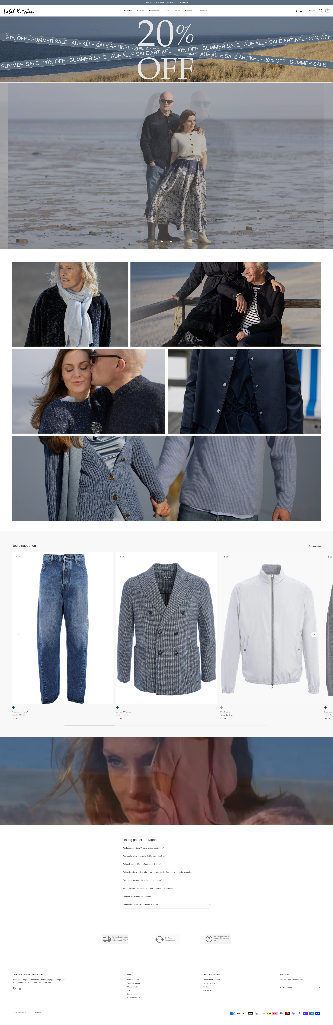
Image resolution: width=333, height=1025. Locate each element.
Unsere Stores (209, 983)
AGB (129, 990)
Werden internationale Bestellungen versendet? (142, 880)
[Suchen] (321, 11)
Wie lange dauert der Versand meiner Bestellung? (143, 848)
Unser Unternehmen (211, 979)
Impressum (132, 994)
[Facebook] (14, 988)
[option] (166, 166)
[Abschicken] (318, 987)
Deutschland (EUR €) (20, 1013)
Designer (203, 11)
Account (312, 11)
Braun (325, 707)
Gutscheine (190, 11)
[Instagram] (20, 988)
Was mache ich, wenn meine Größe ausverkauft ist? (144, 856)
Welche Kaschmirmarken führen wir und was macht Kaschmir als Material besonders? (158, 872)
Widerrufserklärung (135, 983)
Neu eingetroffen (24, 545)
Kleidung (140, 11)
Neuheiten (127, 11)
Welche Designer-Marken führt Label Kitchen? (142, 864)
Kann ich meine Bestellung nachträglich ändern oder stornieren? (149, 888)
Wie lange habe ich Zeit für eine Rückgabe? (141, 904)
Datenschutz (132, 987)
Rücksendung (133, 979)
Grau (221, 707)
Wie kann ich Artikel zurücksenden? (137, 896)
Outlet (166, 11)
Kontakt (206, 987)
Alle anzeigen (315, 546)
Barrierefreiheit (133, 998)
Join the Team (208, 990)
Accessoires (154, 11)
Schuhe (177, 11)
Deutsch (299, 11)
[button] (162, 241)
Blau (13, 707)
